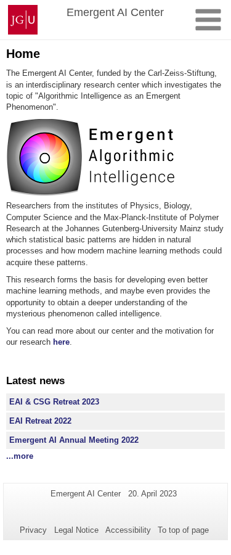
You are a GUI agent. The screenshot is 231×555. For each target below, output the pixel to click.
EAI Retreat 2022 (40, 421)
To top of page (183, 530)
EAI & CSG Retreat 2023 (54, 401)
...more (19, 456)
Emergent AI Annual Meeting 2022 (74, 440)
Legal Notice (76, 530)
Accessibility (128, 530)
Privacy (33, 530)
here (61, 342)
